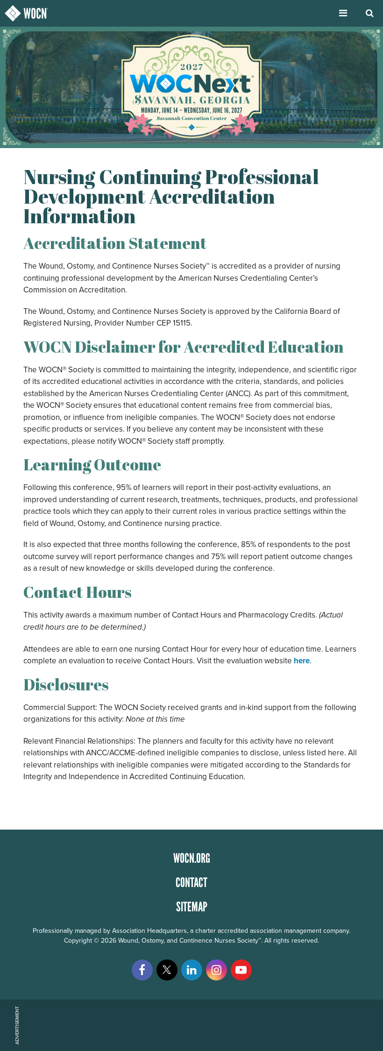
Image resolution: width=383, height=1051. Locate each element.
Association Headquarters (149, 930)
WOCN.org (191, 858)
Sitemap (191, 907)
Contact (191, 882)
